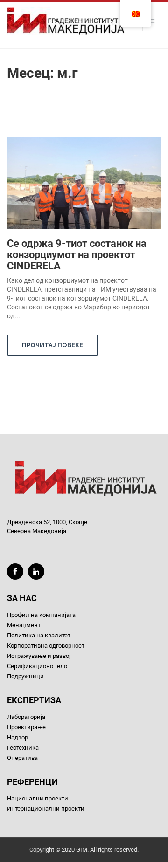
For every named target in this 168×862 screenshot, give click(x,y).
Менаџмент (24, 625)
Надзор (17, 737)
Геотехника (23, 747)
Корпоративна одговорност (45, 645)
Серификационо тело (37, 666)
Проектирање (26, 727)
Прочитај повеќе (52, 345)
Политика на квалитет (38, 635)
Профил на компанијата (41, 614)
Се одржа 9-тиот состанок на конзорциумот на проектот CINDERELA (77, 255)
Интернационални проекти (45, 808)
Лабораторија (26, 716)
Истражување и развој (38, 655)
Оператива (22, 757)
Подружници (25, 676)
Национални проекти (37, 798)
